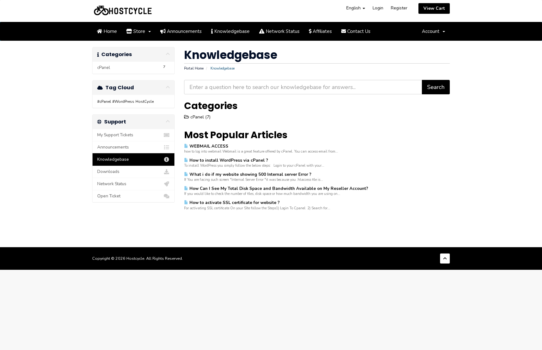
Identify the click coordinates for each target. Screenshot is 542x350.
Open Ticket (108, 196)
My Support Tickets (115, 135)
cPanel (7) (199, 117)
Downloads (108, 172)
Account (432, 31)
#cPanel (104, 101)
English (354, 8)
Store (140, 31)
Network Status (282, 31)
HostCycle (145, 101)
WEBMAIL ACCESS (208, 146)
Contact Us (358, 31)
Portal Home (194, 68)
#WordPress (123, 101)
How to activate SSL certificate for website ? (234, 203)
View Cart (434, 8)
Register (399, 8)
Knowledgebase (231, 31)
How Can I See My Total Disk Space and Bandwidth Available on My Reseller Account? (278, 188)
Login (378, 8)
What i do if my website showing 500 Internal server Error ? (249, 174)
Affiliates (321, 31)
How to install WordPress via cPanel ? (228, 160)
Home (109, 31)
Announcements (184, 31)
